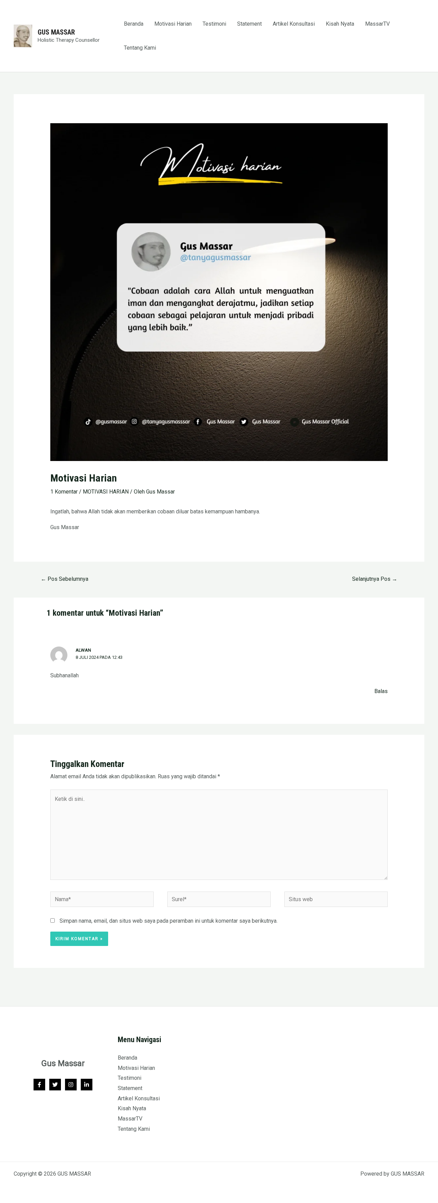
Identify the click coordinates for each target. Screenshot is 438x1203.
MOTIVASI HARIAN (106, 491)
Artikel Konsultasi (294, 24)
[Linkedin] (86, 1084)
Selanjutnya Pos (374, 579)
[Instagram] (71, 1084)
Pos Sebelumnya (64, 579)
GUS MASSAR (56, 32)
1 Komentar (64, 491)
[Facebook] (39, 1084)
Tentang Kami (140, 47)
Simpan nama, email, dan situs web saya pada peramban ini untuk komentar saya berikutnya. (169, 921)
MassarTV (377, 24)
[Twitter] (55, 1084)
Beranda (133, 24)
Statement (249, 24)
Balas (381, 691)
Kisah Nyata (340, 24)
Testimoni (214, 24)
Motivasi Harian (173, 24)
